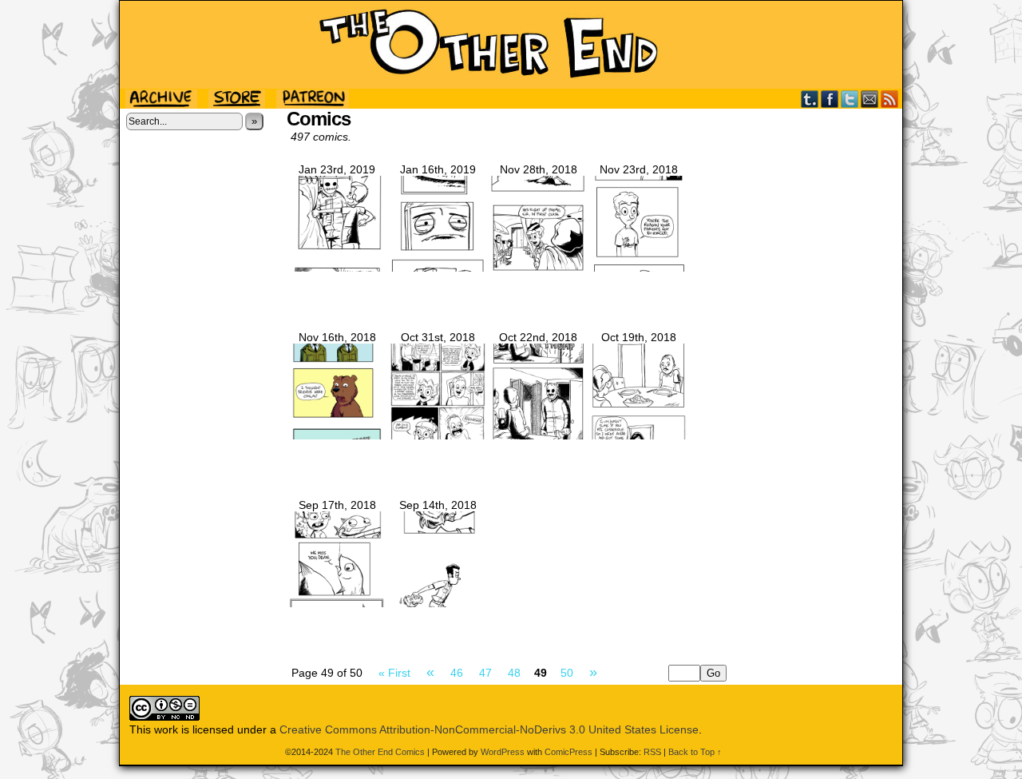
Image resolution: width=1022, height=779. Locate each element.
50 (567, 672)
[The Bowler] (437, 603)
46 (456, 672)
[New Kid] (337, 603)
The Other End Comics (511, 45)
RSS (890, 99)
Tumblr (810, 99)
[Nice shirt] (639, 267)
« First (394, 672)
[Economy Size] (639, 435)
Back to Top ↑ (695, 752)
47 (485, 672)
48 (514, 672)
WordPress (503, 752)
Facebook (830, 99)
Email (870, 99)
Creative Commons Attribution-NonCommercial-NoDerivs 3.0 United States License (489, 729)
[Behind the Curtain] (337, 267)
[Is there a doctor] (538, 267)
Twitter (850, 99)
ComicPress (568, 752)
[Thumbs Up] (538, 435)
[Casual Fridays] (337, 435)
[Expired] (437, 267)
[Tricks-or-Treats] (437, 435)
